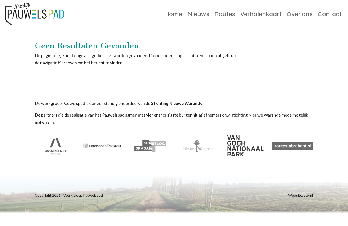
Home (173, 14)
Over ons (299, 14)
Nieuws (198, 14)
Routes (224, 14)
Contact (330, 14)
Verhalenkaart (260, 14)
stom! (308, 195)
